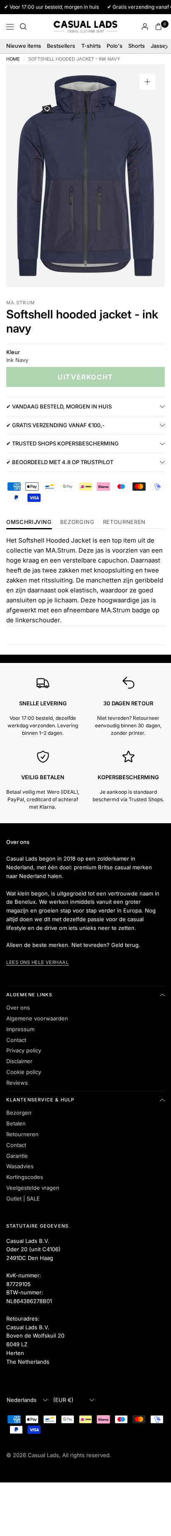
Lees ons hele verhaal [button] (37, 962)
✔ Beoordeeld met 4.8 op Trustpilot (59, 462)
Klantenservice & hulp (40, 1100)
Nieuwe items (23, 46)
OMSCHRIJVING (29, 522)
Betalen (16, 1123)
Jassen (160, 46)
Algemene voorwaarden (37, 1018)
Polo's (114, 46)
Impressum (20, 1029)
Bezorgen (19, 1112)
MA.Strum (20, 303)
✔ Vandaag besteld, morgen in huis (59, 406)
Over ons (18, 1007)
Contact (16, 1040)
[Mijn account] (144, 26)
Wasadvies (20, 1166)
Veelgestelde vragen (32, 1187)
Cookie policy (23, 1072)
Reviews (17, 1082)
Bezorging (77, 522)
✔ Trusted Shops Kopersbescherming (62, 443)
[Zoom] (147, 82)
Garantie (17, 1155)
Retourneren (22, 1134)
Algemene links (29, 995)
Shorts (136, 46)
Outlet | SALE (23, 1198)
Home (13, 59)
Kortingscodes (24, 1177)
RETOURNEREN (124, 522)
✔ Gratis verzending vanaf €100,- (55, 425)
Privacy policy (23, 1050)
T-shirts (91, 46)
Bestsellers (61, 46)
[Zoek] (23, 26)
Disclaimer (19, 1061)
